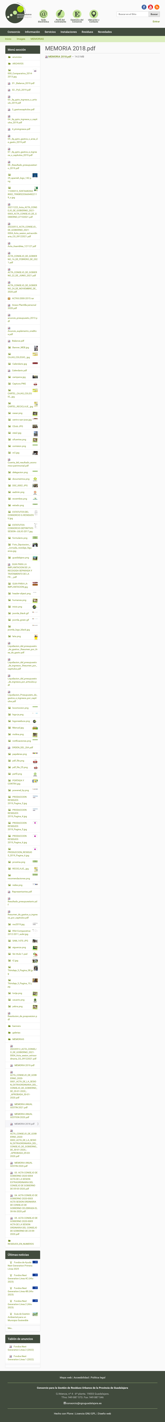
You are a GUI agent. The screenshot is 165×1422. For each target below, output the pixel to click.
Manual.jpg (18, 727)
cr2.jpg (15, 452)
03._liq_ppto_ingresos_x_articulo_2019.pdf (22, 101)
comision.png (19, 446)
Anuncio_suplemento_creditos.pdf (22, 333)
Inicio (8, 38)
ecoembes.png (19, 498)
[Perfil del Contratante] (60, 15)
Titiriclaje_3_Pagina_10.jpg (20, 985)
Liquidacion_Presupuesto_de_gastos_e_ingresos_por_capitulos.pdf (22, 698)
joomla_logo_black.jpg (19, 629)
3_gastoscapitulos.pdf (23, 109)
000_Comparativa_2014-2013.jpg (20, 75)
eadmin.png (18, 492)
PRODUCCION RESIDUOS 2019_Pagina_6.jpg (17, 839)
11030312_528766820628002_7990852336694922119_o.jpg (22, 194)
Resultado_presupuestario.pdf (22, 903)
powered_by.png (20, 790)
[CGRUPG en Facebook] (144, 6)
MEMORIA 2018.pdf (60, 56)
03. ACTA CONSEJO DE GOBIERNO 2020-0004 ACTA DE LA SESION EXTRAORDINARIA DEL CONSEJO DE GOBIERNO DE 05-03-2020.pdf (24, 1180)
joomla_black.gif (20, 613)
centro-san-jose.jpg (22, 419)
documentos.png (20, 479)
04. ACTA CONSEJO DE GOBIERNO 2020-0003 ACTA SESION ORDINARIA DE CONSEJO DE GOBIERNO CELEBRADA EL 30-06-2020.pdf (24, 1203)
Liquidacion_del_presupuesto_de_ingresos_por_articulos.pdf (22, 681)
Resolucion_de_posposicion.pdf (22, 1018)
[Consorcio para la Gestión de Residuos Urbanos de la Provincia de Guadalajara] (19, 12)
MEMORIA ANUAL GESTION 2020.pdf (21, 1116)
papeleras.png (19, 754)
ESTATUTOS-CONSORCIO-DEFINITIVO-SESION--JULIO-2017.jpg (21, 528)
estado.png (18, 505)
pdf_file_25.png (20, 767)
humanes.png (19, 600)
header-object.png (21, 593)
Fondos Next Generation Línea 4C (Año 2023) (20, 1278)
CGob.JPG (17, 426)
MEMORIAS (37, 38)
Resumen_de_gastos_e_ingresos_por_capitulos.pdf (23, 916)
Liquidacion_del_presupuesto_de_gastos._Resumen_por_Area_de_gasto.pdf (23, 649)
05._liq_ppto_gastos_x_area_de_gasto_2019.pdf (23, 140)
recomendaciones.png (19, 878)
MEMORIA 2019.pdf (24, 1065)
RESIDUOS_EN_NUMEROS (21, 1244)
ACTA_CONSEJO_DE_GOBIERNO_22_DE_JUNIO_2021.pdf (22, 274)
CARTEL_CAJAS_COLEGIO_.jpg (20, 395)
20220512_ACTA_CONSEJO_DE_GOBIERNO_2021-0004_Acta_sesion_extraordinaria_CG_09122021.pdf (22, 231)
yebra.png (17, 1006)
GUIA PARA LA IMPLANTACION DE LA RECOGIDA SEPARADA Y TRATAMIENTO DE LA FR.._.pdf (20, 570)
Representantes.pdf (22, 891)
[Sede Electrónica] (43, 15)
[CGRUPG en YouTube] (150, 6)
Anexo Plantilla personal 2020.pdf (22, 306)
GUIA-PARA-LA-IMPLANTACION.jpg (18, 585)
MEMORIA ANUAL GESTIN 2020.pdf (21, 1164)
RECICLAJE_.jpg (20, 868)
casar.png (17, 413)
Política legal (98, 1377)
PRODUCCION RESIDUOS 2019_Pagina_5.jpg (17, 826)
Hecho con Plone (63, 1413)
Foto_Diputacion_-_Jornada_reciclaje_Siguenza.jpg (20, 547)
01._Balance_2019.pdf (23, 83)
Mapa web (66, 1377)
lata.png (16, 636)
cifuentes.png (19, 439)
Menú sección (17, 49)
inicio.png (17, 606)
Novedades (105, 31)
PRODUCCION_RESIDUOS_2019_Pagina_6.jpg (20, 854)
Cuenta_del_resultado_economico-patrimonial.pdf (22, 464)
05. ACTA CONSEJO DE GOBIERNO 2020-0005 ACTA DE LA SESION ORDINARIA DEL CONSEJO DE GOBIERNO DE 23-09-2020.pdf (24, 1226)
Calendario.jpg (19, 364)
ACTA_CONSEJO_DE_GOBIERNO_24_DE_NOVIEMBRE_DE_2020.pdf (22, 288)
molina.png (18, 734)
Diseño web (104, 1413)
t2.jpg (15, 960)
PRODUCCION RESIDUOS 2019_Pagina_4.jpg (17, 813)
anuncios (17, 57)
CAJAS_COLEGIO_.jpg (19, 357)
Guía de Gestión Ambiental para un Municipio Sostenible (19, 1317)
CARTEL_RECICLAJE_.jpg (20, 406)
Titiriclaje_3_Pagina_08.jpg (20, 972)
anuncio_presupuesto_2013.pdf (22, 319)
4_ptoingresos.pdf (21, 129)
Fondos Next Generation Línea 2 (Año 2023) (20, 1304)
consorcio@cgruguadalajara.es (84, 1403)
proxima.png (18, 862)
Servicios (50, 31)
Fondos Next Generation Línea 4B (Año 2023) (20, 1291)
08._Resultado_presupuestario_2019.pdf (22, 166)
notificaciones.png (21, 741)
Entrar (156, 21)
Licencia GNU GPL (85, 1413)
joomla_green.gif (20, 620)
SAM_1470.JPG (20, 940)
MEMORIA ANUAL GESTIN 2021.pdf (21, 1106)
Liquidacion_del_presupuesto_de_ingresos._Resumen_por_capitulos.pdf (22, 665)
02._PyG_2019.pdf (21, 90)
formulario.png (19, 538)
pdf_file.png (18, 760)
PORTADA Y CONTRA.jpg (16, 782)
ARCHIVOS (17, 63)
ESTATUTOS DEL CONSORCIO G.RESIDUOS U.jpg (21, 515)
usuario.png (18, 999)
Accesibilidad (81, 1377)
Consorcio (14, 31)
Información (32, 31)
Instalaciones (69, 31)
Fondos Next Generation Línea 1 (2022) (21, 1358)
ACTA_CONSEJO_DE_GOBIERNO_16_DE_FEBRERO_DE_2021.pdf (23, 259)
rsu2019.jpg (18, 924)
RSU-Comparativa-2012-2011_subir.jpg (19, 932)
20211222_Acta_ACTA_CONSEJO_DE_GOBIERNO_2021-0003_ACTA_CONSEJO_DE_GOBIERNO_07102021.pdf (22, 212)
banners (16, 1026)
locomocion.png (20, 708)
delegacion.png (20, 472)
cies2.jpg (16, 433)
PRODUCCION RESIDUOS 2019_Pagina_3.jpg (17, 800)
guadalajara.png (20, 557)
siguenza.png (19, 947)
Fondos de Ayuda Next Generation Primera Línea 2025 (20, 1265)
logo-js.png (18, 714)
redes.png (17, 885)
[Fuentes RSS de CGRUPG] (157, 6)
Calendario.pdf (19, 370)
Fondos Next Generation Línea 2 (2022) (21, 1348)
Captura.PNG (19, 383)
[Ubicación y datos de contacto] (94, 15)
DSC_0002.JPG (20, 485)
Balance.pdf (18, 341)
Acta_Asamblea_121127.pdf (22, 246)
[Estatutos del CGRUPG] (77, 15)
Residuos (87, 31)
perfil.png (17, 774)
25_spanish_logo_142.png (19, 179)
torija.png (17, 993)
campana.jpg (19, 377)
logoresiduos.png (21, 721)
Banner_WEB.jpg (20, 347)
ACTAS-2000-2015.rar (23, 298)
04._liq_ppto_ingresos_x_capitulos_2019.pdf (22, 121)
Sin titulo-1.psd (19, 954)
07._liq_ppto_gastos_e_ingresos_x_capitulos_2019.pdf (22, 153)
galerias (16, 1032)
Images (21, 38)
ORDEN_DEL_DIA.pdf (22, 747)
